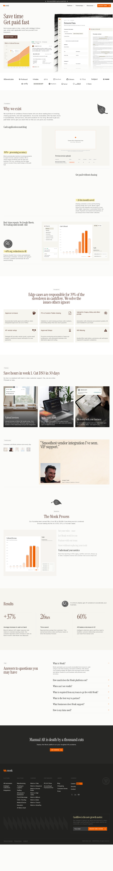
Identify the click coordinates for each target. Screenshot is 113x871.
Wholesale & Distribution (20, 801)
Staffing (19, 798)
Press (59, 798)
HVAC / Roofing (21, 807)
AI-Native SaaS (21, 815)
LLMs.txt (25, 848)
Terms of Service (8, 848)
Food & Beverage (22, 804)
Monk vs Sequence (36, 793)
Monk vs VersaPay (35, 812)
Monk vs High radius (34, 801)
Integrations (7, 798)
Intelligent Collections (7, 794)
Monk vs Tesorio (35, 810)
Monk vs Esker (34, 807)
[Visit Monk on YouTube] (79, 802)
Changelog (60, 793)
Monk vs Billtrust (35, 804)
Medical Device (21, 810)
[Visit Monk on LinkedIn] (75, 802)
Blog (58, 791)
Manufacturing (21, 791)
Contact (73, 796)
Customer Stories (62, 796)
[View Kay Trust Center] (105, 788)
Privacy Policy (18, 848)
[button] (70, 5)
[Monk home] (6, 5)
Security (73, 794)
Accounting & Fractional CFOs (48, 794)
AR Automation (8, 791)
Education (20, 812)
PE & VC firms (48, 791)
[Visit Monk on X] (72, 802)
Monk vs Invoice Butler (35, 797)
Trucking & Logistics (20, 794)
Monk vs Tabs (34, 791)
